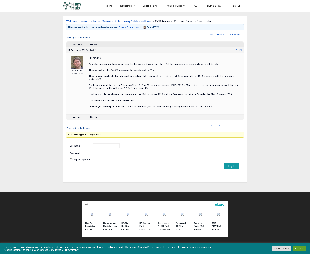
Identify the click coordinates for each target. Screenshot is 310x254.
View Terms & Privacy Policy (64, 250)
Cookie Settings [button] (281, 248)
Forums (83, 21)
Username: (75, 145)
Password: (75, 153)
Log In (211, 34)
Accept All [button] (299, 248)
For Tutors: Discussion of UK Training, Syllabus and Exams (121, 21)
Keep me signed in (81, 159)
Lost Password (234, 34)
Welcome (71, 21)
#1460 (239, 50)
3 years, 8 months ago (129, 27)
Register (220, 34)
